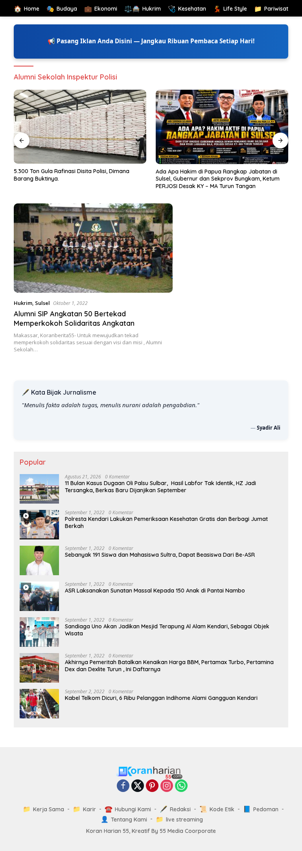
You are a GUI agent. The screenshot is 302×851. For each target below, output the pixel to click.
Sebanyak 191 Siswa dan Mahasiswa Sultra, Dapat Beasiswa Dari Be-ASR (160, 554)
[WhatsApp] (181, 786)
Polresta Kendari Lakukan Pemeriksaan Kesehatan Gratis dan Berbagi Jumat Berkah (166, 522)
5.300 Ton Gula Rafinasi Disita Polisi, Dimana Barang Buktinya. (71, 175)
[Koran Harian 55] (151, 772)
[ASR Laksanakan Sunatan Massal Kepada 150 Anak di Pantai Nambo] (39, 596)
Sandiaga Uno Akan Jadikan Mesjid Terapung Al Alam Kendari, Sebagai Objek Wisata (167, 630)
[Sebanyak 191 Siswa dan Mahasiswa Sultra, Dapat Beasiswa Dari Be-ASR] (39, 560)
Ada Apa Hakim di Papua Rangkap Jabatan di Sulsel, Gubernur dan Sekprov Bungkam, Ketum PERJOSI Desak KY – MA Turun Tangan (218, 178)
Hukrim (23, 302)
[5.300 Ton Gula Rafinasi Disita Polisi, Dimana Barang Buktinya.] (80, 127)
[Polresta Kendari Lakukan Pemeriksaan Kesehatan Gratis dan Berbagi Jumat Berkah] (39, 524)
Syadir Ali (268, 427)
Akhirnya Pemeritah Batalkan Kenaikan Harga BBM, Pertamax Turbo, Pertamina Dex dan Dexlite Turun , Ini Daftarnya (169, 666)
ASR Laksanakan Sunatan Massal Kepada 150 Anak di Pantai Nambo (155, 590)
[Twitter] (137, 786)
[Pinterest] (152, 786)
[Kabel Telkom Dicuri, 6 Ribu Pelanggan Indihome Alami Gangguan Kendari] (39, 703)
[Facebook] (123, 786)
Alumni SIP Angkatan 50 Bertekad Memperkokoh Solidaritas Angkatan (74, 318)
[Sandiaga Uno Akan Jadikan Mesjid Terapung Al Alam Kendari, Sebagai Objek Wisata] (39, 632)
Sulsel (42, 302)
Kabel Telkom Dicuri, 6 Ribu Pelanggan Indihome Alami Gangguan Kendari (161, 697)
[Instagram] (166, 786)
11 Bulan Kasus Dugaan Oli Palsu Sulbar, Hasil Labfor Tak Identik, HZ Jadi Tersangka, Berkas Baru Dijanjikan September (160, 487)
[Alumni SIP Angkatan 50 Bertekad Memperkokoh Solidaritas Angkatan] (93, 248)
